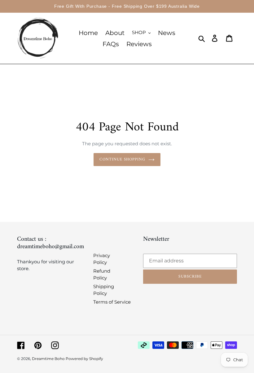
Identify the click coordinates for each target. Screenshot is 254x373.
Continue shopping (122, 159)
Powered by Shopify (84, 358)
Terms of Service (112, 302)
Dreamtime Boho (49, 358)
